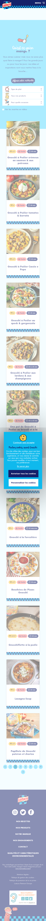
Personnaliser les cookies (23, 483)
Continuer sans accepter (24, 442)
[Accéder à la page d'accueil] (17, 3)
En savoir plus (23, 466)
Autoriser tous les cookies (23, 473)
